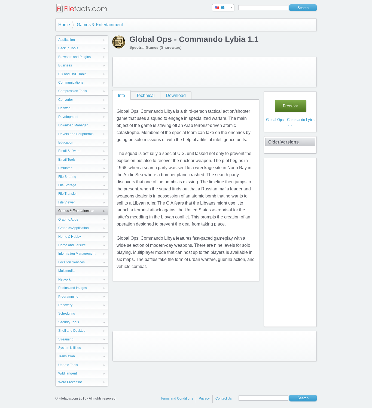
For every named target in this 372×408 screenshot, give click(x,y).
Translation (66, 356)
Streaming (66, 339)
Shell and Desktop (72, 331)
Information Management (76, 253)
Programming (68, 297)
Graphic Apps (68, 219)
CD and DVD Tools (72, 74)
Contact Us (223, 398)
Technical (145, 95)
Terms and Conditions (177, 398)
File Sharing (67, 177)
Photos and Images (72, 288)
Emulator (65, 168)
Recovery (65, 305)
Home (64, 24)
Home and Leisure (72, 245)
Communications (70, 82)
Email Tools (66, 160)
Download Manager (73, 125)
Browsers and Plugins (74, 57)
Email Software (69, 151)
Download (176, 95)
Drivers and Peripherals (75, 134)
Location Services (71, 262)
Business (65, 65)
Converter (65, 100)
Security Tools (68, 322)
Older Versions (283, 142)
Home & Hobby (69, 237)
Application (66, 40)
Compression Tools (72, 91)
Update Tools (68, 365)
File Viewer (66, 202)
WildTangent (67, 373)
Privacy (204, 398)
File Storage (67, 185)
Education (65, 142)
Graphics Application (73, 228)
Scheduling (66, 313)
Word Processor (70, 382)
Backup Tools (68, 48)
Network (64, 279)
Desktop (64, 108)
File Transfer (67, 194)
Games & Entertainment (100, 24)
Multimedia (66, 271)
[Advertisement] (214, 72)
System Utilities (69, 348)
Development (68, 117)
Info (121, 95)
